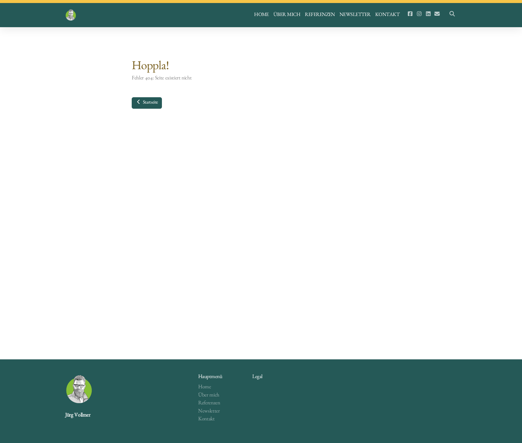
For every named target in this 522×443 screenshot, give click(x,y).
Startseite (150, 103)
